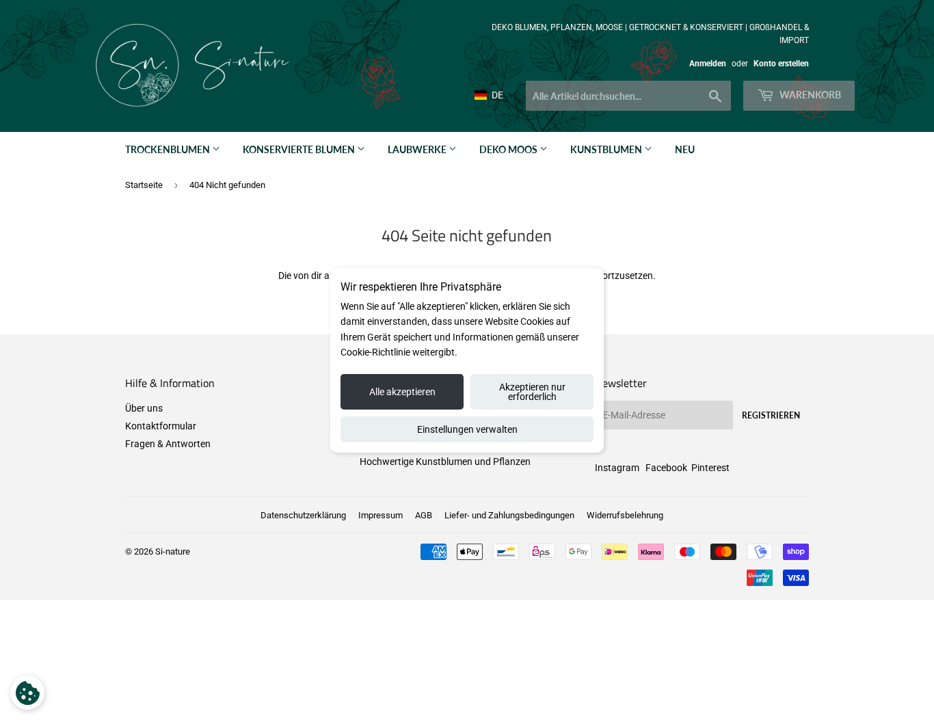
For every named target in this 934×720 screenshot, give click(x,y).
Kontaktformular (160, 426)
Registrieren (771, 415)
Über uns (144, 408)
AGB (423, 515)
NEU (685, 149)
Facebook (666, 467)
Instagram (617, 467)
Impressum (380, 515)
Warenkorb (809, 95)
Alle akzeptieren (402, 391)
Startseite (144, 185)
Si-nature (172, 551)
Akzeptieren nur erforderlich (532, 392)
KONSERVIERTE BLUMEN (300, 149)
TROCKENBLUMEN (168, 149)
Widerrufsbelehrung (625, 515)
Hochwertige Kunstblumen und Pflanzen (445, 461)
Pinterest (710, 467)
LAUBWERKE (418, 149)
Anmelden (707, 63)
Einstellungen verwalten (467, 429)
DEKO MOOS (509, 149)
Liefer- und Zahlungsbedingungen (509, 515)
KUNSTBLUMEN (607, 149)
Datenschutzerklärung (303, 515)
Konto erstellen (781, 63)
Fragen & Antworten (168, 443)
